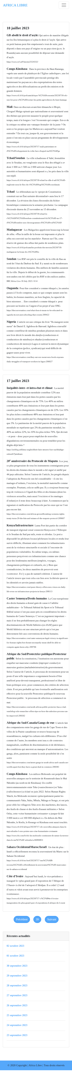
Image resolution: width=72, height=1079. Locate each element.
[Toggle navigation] (64, 5)
